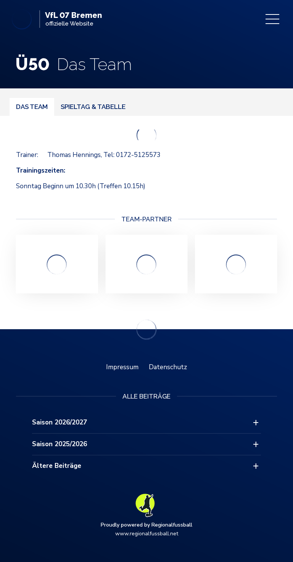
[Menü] (272, 19)
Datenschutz (168, 367)
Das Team (32, 106)
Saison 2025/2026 (59, 444)
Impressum (122, 367)
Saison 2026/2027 (59, 422)
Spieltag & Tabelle (93, 106)
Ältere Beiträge (56, 465)
